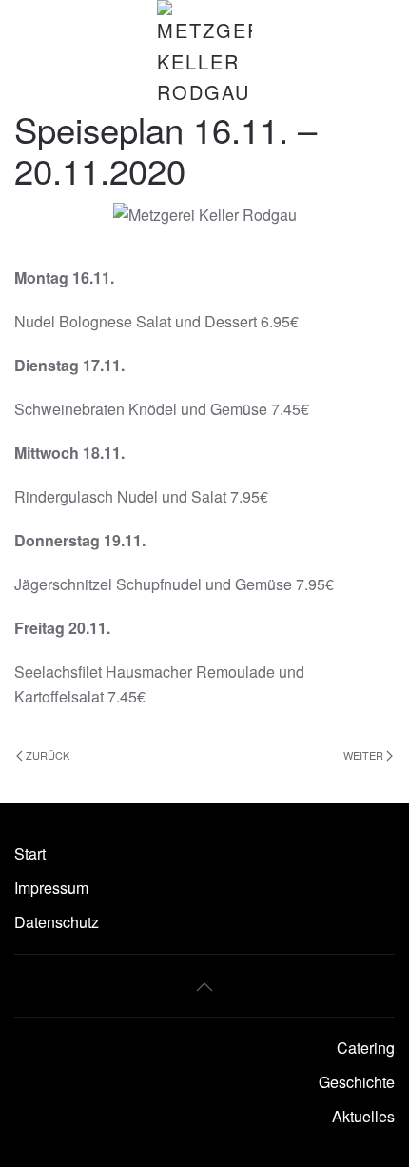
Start (30, 853)
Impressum (51, 888)
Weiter (363, 754)
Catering (366, 1047)
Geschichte (357, 1082)
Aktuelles (363, 1116)
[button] (204, 987)
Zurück (47, 754)
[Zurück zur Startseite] (204, 54)
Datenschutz (56, 922)
